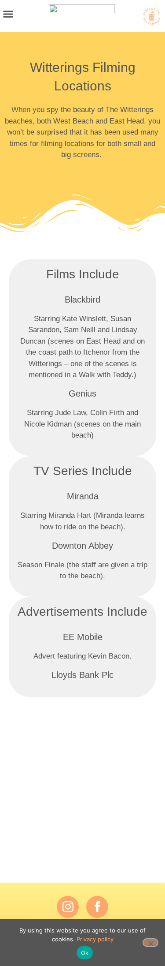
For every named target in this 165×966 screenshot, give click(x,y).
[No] (150, 942)
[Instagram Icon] (68, 907)
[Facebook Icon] (97, 907)
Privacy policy (95, 939)
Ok (85, 952)
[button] (8, 13)
